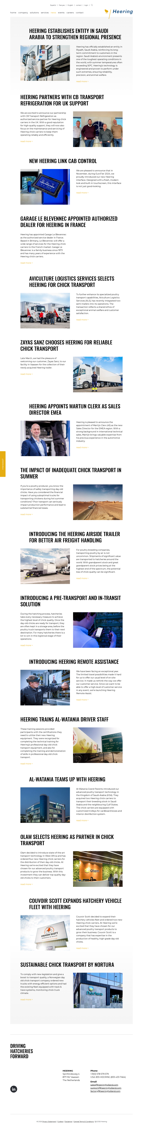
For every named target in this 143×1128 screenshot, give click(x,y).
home (13, 12)
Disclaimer (68, 1122)
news (53, 12)
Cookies (60, 1122)
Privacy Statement (49, 1122)
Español (53, 5)
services (45, 12)
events (61, 12)
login (86, 5)
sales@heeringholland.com (104, 1085)
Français (62, 5)
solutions (34, 12)
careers (70, 12)
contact (79, 5)
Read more (82, 81)
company (23, 12)
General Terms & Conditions (84, 1122)
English (70, 5)
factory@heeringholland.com (105, 1091)
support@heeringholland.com (105, 1088)
